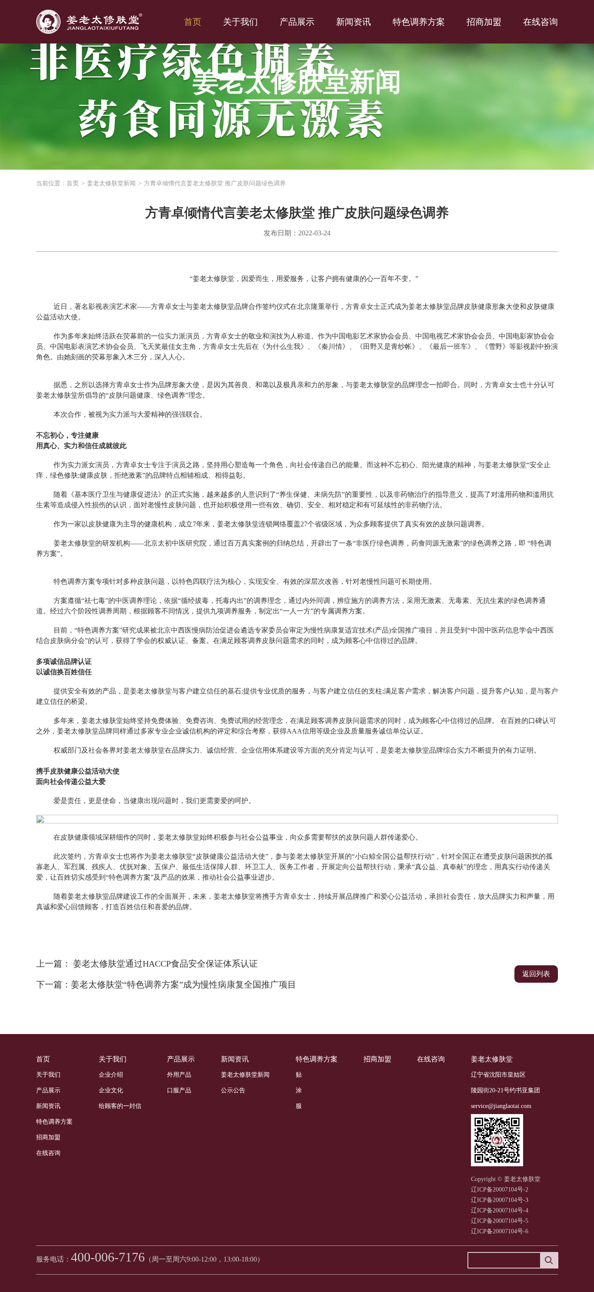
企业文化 (111, 1090)
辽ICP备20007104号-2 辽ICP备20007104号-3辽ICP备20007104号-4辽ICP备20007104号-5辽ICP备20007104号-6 (499, 1210)
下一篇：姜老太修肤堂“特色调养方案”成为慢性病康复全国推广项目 (166, 984)
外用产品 (179, 1074)
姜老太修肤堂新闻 (111, 183)
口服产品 (179, 1090)
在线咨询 (540, 22)
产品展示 (297, 22)
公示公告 (233, 1090)
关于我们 (240, 22)
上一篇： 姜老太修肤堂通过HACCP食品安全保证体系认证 (147, 963)
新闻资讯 (353, 22)
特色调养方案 (419, 22)
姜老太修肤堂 (492, 1059)
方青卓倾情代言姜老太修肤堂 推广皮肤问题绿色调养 (215, 183)
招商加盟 (484, 22)
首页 (192, 22)
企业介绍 (111, 1074)
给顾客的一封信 (120, 1106)
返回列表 (536, 973)
